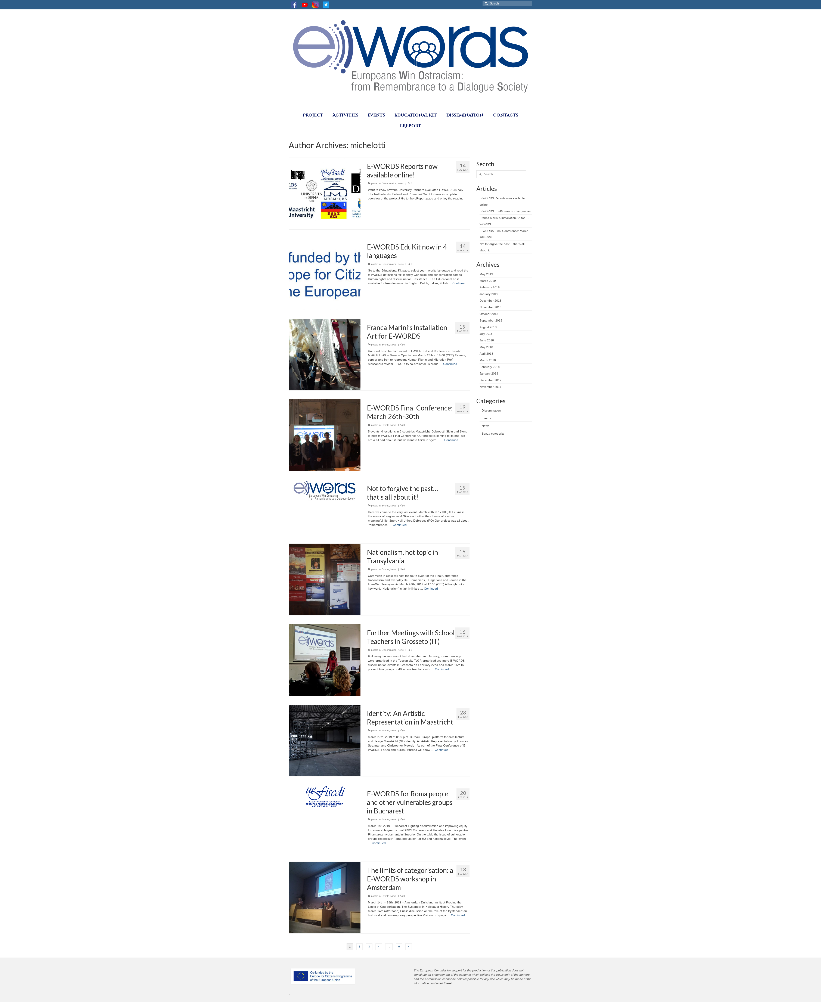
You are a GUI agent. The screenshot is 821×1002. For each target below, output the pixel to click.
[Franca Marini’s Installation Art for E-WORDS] (324, 354)
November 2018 (490, 307)
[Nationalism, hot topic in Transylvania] (324, 579)
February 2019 (490, 287)
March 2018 (488, 360)
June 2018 (487, 340)
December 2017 (490, 380)
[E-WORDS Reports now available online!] (324, 193)
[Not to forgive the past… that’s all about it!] (324, 490)
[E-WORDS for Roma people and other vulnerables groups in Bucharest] (324, 796)
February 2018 (490, 367)
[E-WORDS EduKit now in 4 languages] (324, 274)
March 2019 (488, 280)
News (401, 183)
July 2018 (486, 333)
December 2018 (490, 300)
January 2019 (489, 294)
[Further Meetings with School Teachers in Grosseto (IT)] (324, 659)
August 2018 (488, 327)
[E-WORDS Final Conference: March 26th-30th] (324, 435)
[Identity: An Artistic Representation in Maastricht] (324, 740)
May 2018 (486, 347)
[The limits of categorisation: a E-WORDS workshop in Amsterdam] (324, 897)
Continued (459, 283)
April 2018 (486, 353)
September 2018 (491, 320)
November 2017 (490, 386)
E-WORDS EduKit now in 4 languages (505, 211)
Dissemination (389, 183)
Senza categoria (493, 433)
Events (385, 344)
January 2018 (489, 373)
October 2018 (489, 314)
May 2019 (486, 274)
